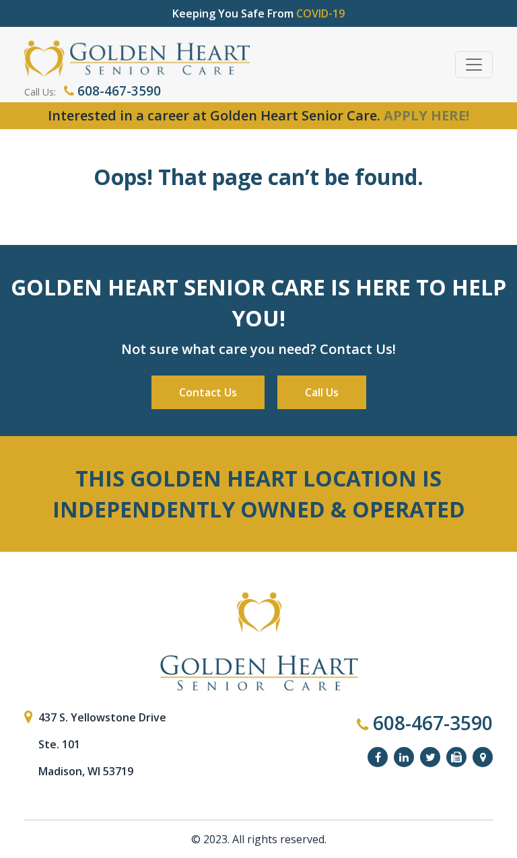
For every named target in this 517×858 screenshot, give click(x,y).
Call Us (322, 392)
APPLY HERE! (426, 115)
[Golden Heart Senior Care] (258, 642)
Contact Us (208, 392)
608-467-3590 (117, 91)
